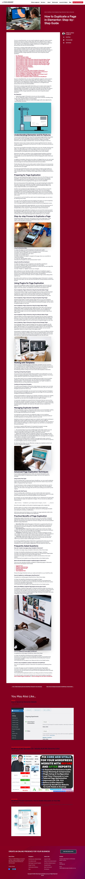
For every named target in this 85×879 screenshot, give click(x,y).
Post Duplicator (19, 569)
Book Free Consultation (68, 851)
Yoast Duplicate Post (21, 570)
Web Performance (27, 747)
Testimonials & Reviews (33, 867)
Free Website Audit (32, 861)
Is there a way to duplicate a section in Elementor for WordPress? (31, 76)
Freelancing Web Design (19, 747)
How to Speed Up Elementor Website (24, 702)
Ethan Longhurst (70, 33)
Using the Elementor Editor (22, 57)
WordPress (49, 12)
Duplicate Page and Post (21, 568)
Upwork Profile (47, 859)
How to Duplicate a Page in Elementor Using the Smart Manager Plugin (32, 64)
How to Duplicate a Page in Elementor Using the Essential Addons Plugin (33, 59)
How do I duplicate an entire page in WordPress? (27, 75)
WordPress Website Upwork (49, 863)
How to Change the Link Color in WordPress (42, 676)
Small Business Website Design (35, 859)
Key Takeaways (19, 55)
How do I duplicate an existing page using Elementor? (28, 73)
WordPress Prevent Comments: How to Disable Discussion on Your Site (35, 801)
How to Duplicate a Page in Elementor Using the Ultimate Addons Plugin (33, 63)
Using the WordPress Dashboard (23, 58)
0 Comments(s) (69, 40)
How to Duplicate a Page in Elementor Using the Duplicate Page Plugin (32, 60)
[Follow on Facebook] (13, 869)
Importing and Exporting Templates (24, 65)
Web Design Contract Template (35, 863)
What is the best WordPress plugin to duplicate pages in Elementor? (32, 71)
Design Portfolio (32, 865)
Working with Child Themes (22, 69)
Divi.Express (46, 869)
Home (45, 12)
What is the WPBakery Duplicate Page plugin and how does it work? (31, 74)
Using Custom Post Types (22, 68)
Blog (29, 869)
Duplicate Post (19, 565)
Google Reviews (47, 865)
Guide (12, 799)
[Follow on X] (11, 869)
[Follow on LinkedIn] (15, 869)
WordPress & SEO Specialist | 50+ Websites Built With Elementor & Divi (35, 749)
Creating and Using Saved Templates (24, 66)
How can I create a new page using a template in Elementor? (30, 70)
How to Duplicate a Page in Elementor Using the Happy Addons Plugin (32, 62)
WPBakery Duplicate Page (22, 567)
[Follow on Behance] (9, 869)
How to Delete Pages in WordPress (22, 676)
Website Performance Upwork (50, 861)
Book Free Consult (48, 867)
